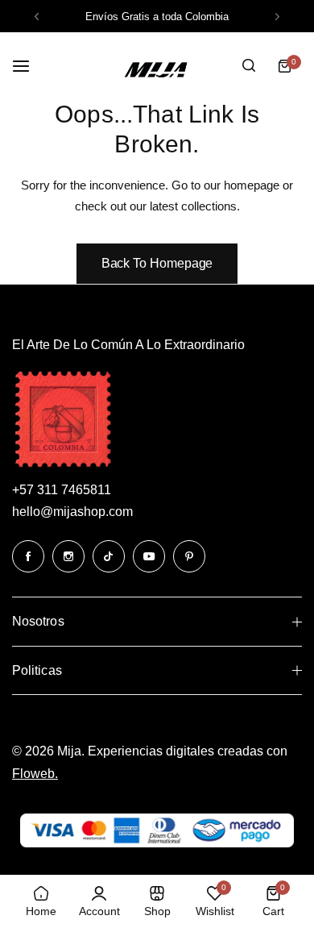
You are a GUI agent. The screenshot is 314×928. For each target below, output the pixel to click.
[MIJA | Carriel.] (157, 65)
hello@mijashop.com (72, 511)
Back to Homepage (157, 263)
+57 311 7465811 (61, 490)
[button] (37, 17)
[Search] (248, 66)
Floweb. (35, 773)
